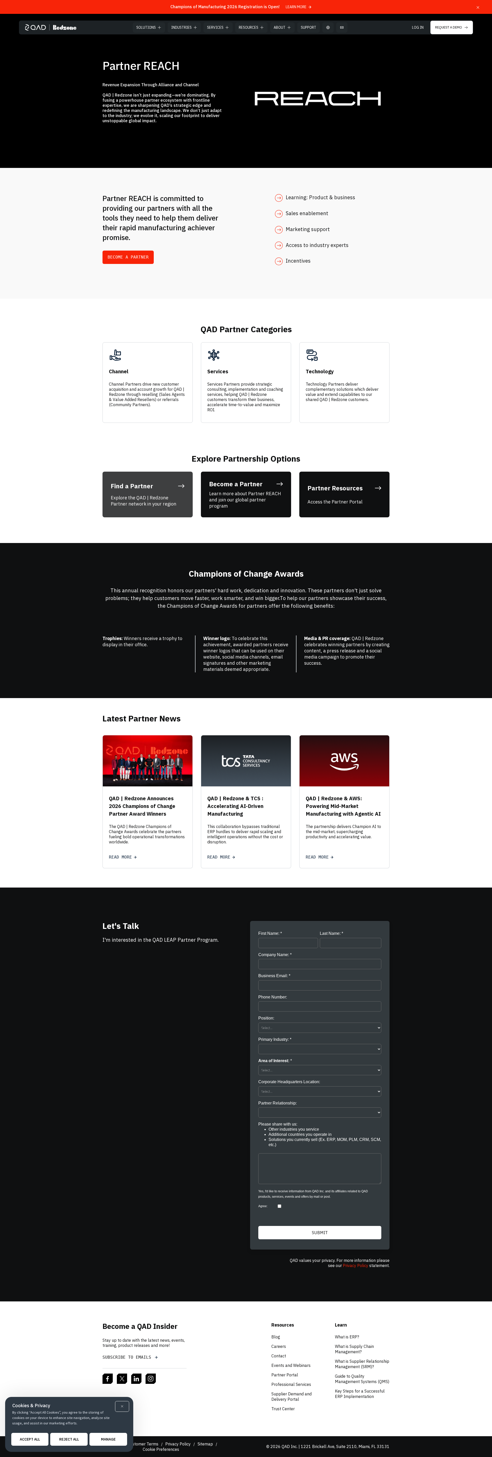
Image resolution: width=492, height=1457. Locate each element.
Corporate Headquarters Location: (289, 1082)
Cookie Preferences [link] (161, 1449)
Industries (181, 27)
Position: (266, 1018)
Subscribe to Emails (128, 1357)
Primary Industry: (273, 1039)
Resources (248, 27)
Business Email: (273, 976)
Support (308, 27)
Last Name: (330, 933)
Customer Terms (142, 1443)
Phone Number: (272, 997)
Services (215, 27)
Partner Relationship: (277, 1103)
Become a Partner (128, 257)
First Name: (268, 933)
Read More (120, 857)
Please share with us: (319, 1134)
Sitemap (205, 1443)
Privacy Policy (355, 1265)
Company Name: (273, 955)
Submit (320, 1232)
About (279, 27)
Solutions (146, 27)
